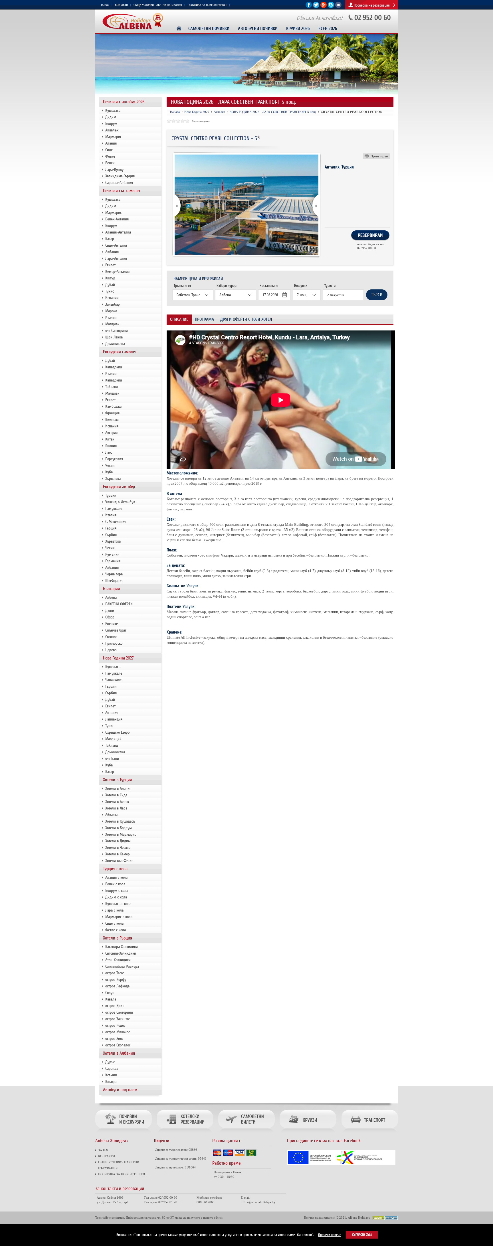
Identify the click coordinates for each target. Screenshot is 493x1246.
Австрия (111, 433)
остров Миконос (117, 1032)
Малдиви (112, 324)
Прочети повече (329, 1235)
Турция (110, 495)
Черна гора (114, 574)
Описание (179, 319)
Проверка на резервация (372, 5)
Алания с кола (116, 877)
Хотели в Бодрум (118, 828)
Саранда (111, 1068)
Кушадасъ (112, 110)
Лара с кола (114, 910)
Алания (111, 143)
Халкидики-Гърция (120, 176)
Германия (112, 561)
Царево (110, 650)
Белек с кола (115, 884)
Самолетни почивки (208, 28)
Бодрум (111, 123)
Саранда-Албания (119, 182)
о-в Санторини (116, 330)
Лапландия (113, 719)
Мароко (111, 311)
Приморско (113, 643)
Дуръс (110, 1062)
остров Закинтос (117, 1019)
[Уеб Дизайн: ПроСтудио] (385, 1219)
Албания (112, 252)
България (111, 589)
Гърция (110, 528)
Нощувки (300, 285)
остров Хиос (114, 1038)
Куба (109, 472)
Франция (112, 413)
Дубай (110, 285)
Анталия (111, 713)
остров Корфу (115, 979)
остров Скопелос (117, 1045)
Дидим (110, 117)
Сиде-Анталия (116, 245)
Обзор (109, 617)
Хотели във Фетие (119, 861)
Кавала (110, 999)
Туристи (330, 285)
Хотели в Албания (119, 1053)
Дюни (109, 610)
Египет (110, 265)
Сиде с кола (114, 923)
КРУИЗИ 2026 (298, 28)
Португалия (114, 459)
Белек (109, 163)
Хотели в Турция (117, 780)
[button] (312, 206)
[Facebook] (309, 7)
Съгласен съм (362, 1235)
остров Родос (115, 1025)
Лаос (108, 452)
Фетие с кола (115, 930)
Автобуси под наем (120, 1090)
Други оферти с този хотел (246, 319)
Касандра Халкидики (121, 947)
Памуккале (113, 508)
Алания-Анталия (118, 232)
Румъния (112, 554)
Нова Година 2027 (118, 658)
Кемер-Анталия (117, 271)
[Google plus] (323, 7)
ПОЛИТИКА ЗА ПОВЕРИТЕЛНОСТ (207, 5)
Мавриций (113, 739)
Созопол (111, 637)
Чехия (109, 465)
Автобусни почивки (258, 28)
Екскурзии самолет (120, 352)
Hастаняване (269, 285)
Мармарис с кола (118, 917)
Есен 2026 (327, 28)
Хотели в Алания (118, 788)
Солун (109, 993)
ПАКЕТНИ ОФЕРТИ (119, 604)
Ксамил (111, 1075)
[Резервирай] (370, 239)
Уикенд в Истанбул (120, 502)
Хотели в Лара (116, 808)
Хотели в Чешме (117, 847)
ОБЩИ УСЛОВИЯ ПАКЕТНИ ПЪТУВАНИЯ (158, 5)
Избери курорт (227, 285)
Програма (204, 319)
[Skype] (331, 7)
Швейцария (114, 581)
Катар (109, 239)
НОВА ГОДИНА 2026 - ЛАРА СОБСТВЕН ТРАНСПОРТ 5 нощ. (272, 111)
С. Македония (115, 521)
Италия (110, 317)
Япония (111, 446)
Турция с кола (115, 869)
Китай (109, 439)
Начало (175, 111)
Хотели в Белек (117, 801)
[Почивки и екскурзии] (124, 1133)
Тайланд (111, 387)
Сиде (109, 150)
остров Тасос (114, 973)
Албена (111, 597)
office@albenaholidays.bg (258, 1202)
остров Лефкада (117, 986)
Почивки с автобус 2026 (123, 102)
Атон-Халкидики (118, 960)
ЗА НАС (104, 5)
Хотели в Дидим (118, 841)
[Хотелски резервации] (184, 1133)
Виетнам (112, 419)
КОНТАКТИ (121, 5)
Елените (111, 624)
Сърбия (111, 535)
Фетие (110, 156)
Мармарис (113, 137)
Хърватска (113, 478)
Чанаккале (113, 680)
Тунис (109, 291)
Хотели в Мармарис (120, 834)
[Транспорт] (368, 1133)
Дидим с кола (116, 897)
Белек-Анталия (117, 219)
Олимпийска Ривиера (122, 966)
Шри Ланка (114, 337)
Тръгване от (182, 285)
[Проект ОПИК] (341, 1164)
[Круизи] (308, 1133)
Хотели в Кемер (117, 854)
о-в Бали (112, 758)
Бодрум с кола (116, 890)
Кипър (110, 278)
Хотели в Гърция (117, 938)
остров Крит (114, 1006)
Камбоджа (113, 406)
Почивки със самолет (121, 191)
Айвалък (111, 130)
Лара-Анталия (116, 258)
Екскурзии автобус (119, 487)
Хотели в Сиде (116, 795)
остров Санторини (119, 1012)
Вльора (110, 1081)
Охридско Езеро (117, 732)
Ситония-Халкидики (120, 953)
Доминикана (115, 344)
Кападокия (113, 367)
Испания (111, 298)
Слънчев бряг (115, 630)
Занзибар (112, 304)
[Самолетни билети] (246, 1133)
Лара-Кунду (114, 169)
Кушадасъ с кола (118, 904)
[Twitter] (316, 7)
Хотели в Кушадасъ (120, 821)
